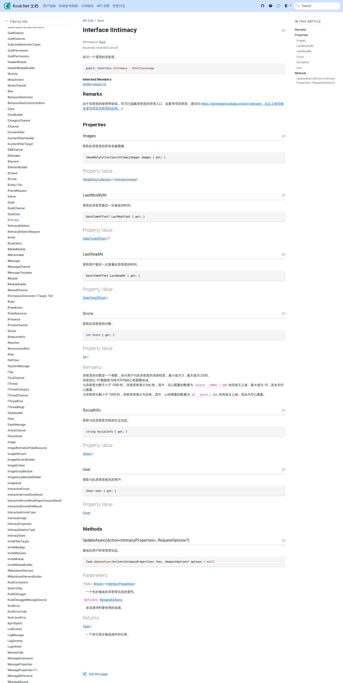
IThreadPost (15, 401)
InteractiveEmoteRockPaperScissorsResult (35, 500)
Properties (301, 35)
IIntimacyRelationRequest (24, 231)
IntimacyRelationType (21, 529)
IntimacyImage (17, 518)
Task (86, 626)
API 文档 (103, 6)
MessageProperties (20, 664)
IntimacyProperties (20, 523)
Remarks (300, 29)
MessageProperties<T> (22, 670)
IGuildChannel (16, 208)
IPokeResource (17, 313)
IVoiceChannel (17, 430)
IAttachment (16, 79)
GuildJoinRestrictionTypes (24, 44)
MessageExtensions (20, 658)
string (87, 454)
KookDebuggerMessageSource (27, 599)
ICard (11, 109)
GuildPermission (18, 50)
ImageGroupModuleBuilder (24, 477)
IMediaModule (16, 249)
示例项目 (87, 6)
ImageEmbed (16, 465)
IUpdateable (15, 412)
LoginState (14, 646)
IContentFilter (16, 132)
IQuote (12, 331)
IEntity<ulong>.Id (94, 84)
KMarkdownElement (20, 570)
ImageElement (17, 453)
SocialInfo (303, 62)
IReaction (13, 342)
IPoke (11, 301)
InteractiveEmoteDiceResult (25, 494)
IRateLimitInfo (16, 337)
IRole (11, 354)
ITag (10, 372)
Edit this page (98, 674)
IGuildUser (14, 214)
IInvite (11, 237)
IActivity (13, 73)
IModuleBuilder (17, 284)
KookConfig (15, 588)
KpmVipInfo (15, 623)
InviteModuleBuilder (20, 564)
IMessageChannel (19, 266)
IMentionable (16, 255)
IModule (13, 278)
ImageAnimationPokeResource (27, 447)
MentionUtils (15, 652)
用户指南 (49, 6)
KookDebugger (17, 594)
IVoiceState (15, 436)
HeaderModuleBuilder (21, 68)
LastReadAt (304, 51)
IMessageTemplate (20, 272)
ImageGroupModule (20, 471)
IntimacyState (16, 535)
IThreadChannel (18, 395)
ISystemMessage (19, 366)
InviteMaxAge (16, 547)
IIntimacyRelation (18, 225)
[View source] (283, 30)
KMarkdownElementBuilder (25, 576)
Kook (101, 20)
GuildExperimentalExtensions (26, 27)
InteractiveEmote (18, 488)
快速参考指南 (68, 6)
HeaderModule (17, 62)
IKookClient (15, 243)
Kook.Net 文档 (25, 6)
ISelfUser (13, 360)
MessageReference (20, 675)
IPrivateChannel (18, 325)
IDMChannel (15, 149)
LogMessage (16, 635)
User (299, 67)
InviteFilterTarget (18, 541)
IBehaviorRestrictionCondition (26, 103)
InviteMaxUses (17, 553)
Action (98, 584)
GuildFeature (16, 32)
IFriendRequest (17, 190)
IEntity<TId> (15, 185)
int (84, 357)
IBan (10, 91)
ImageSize (14, 483)
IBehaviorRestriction (20, 97)
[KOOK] (278, 6)
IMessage (14, 261)
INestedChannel (18, 290)
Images (301, 40)
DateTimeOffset (94, 238)
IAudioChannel (17, 85)
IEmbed (12, 173)
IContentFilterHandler (21, 138)
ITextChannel (16, 377)
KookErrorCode (17, 611)
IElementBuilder (18, 167)
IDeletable (14, 155)
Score (300, 56)
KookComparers (18, 582)
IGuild (11, 202)
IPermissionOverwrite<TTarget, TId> (30, 296)
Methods (300, 73)
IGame (12, 196)
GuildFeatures (16, 38)
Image (12, 442)
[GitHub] (263, 6)
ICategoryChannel (19, 120)
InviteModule (16, 559)
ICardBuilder (15, 114)
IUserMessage (17, 424)
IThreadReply (16, 407)
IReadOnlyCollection (97, 179)
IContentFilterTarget (20, 144)
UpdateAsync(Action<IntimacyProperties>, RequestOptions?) (316, 80)
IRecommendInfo (19, 348)
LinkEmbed (15, 629)
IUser (11, 418)
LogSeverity (15, 640)
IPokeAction (15, 307)
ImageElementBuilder (21, 459)
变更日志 (119, 6)
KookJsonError (17, 617)
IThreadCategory (18, 389)
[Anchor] (105, 94)
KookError (14, 605)
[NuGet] (271, 6)
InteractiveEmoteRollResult (25, 506)
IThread (12, 383)
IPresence (14, 319)
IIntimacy (13, 220)
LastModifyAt (305, 46)
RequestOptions (111, 600)
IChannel (13, 126)
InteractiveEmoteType (22, 512)
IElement (13, 161)
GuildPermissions (18, 56)
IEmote (12, 179)
